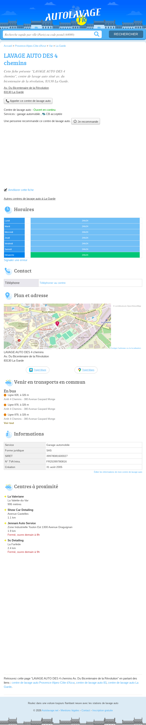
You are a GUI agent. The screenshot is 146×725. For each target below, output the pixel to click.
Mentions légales (70, 710)
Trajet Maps (88, 370)
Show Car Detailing (20, 509)
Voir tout (9, 423)
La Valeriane (16, 496)
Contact (86, 710)
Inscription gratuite (102, 710)
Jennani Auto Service (22, 523)
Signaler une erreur (15, 260)
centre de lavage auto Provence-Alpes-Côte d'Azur (43, 682)
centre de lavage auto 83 (91, 682)
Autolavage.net (73, 16)
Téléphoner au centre (53, 282)
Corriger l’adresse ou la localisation (126, 348)
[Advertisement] (73, 157)
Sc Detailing (16, 540)
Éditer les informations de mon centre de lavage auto (118, 472)
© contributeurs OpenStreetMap (127, 306)
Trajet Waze (40, 370)
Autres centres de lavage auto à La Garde (30, 198)
